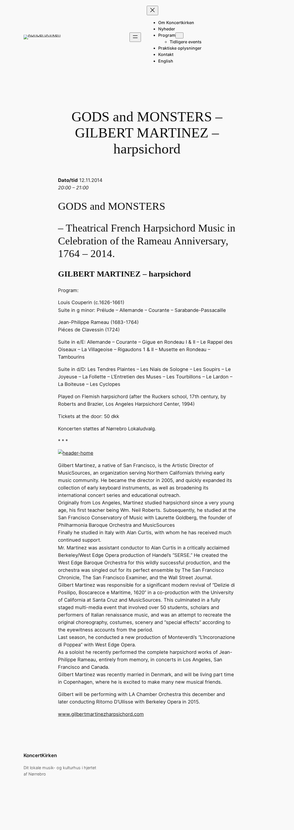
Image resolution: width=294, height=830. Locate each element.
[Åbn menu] (135, 37)
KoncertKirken (40, 755)
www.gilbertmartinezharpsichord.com (101, 714)
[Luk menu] (152, 10)
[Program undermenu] (179, 35)
